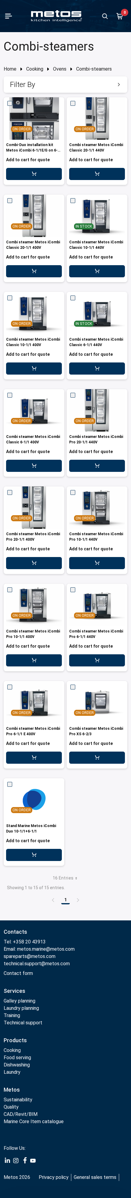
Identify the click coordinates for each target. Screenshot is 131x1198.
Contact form (18, 973)
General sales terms (95, 1177)
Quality (11, 1107)
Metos (12, 1089)
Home (10, 69)
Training (12, 1015)
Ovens (59, 69)
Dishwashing (17, 1065)
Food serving (17, 1057)
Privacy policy (54, 1177)
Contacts (15, 932)
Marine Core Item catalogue (34, 1121)
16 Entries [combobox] (63, 878)
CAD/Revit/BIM (20, 1114)
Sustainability (18, 1100)
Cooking (34, 69)
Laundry (12, 1072)
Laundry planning (21, 1008)
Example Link (7, 1160)
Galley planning (19, 1001)
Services (14, 991)
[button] (65, 84)
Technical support (23, 1023)
